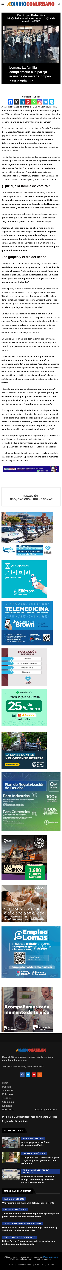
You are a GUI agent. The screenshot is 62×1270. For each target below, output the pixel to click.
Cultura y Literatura (46, 1109)
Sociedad (7, 1090)
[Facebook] (10, 102)
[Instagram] (39, 102)
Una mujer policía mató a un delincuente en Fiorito (28, 1203)
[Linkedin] (22, 102)
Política (6, 1086)
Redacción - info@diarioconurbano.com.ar (31, 497)
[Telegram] (45, 102)
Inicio (5, 1083)
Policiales (7, 1094)
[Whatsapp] (34, 102)
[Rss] (39, 1074)
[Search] (58, 4)
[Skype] (51, 102)
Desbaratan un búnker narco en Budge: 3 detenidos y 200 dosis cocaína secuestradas (37, 1179)
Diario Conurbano (50, 1257)
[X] (16, 102)
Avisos (51, 1265)
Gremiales (8, 1102)
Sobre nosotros (24, 1265)
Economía (8, 1109)
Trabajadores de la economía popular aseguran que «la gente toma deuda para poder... (40, 1160)
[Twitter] (28, 1074)
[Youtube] (34, 1074)
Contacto (39, 1265)
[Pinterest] (28, 102)
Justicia (6, 1098)
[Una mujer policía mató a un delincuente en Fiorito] (11, 1142)
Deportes (7, 1105)
